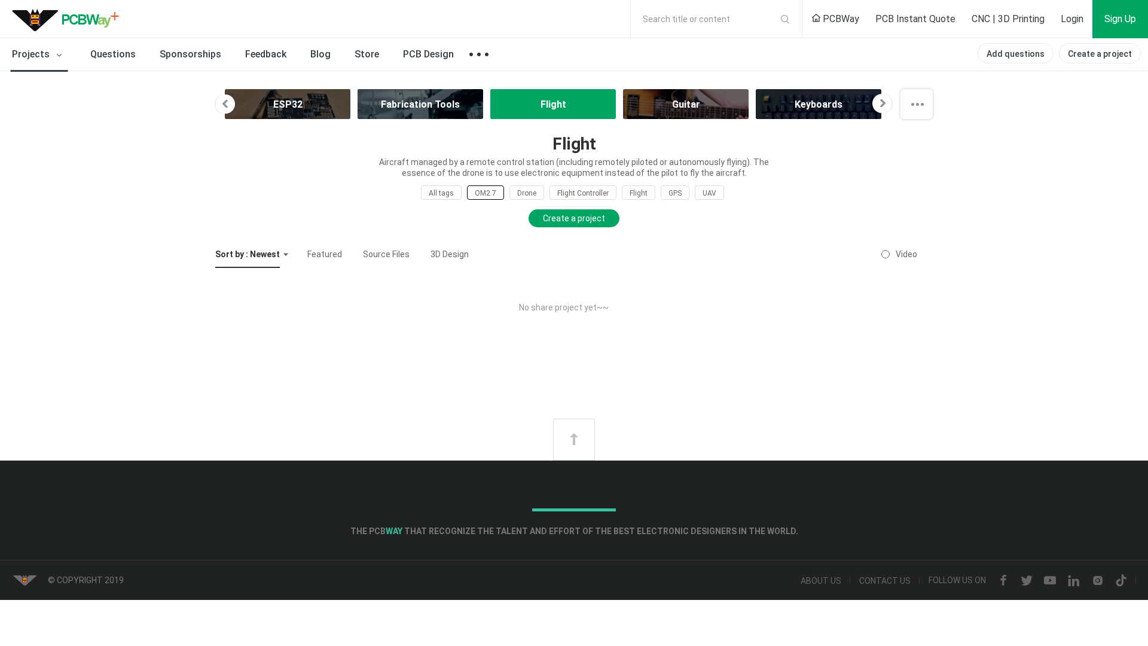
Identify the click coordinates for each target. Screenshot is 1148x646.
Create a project (1100, 54)
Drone (526, 193)
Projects (32, 54)
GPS (675, 193)
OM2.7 (485, 193)
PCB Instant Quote (915, 19)
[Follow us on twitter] (1027, 581)
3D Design (449, 254)
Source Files (386, 254)
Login (1072, 19)
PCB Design (428, 54)
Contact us (885, 581)
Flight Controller (583, 193)
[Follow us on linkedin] (1073, 581)
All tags (441, 193)
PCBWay (839, 19)
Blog (320, 54)
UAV (709, 193)
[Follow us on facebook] (1003, 581)
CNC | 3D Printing (1008, 19)
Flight (639, 193)
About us (821, 581)
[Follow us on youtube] (1050, 581)
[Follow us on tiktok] (1121, 581)
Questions (113, 54)
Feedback (265, 54)
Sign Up (1120, 19)
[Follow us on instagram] (1098, 581)
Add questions (1016, 54)
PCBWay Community (69, 19)
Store (367, 54)
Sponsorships (190, 54)
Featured (324, 254)
